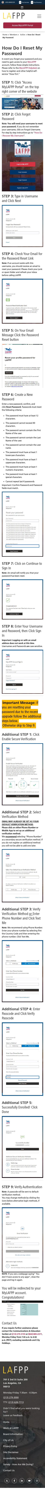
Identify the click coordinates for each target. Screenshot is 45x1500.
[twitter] (6, 1480)
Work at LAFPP (11, 1428)
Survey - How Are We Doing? (18, 1464)
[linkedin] (21, 1480)
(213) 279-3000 (11, 1397)
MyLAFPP (32, 62)
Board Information (13, 1434)
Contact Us (8, 1470)
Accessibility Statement (15, 1458)
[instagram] (36, 1480)
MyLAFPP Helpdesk (28, 68)
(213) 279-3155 (18, 1334)
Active (22, 35)
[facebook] (14, 1480)
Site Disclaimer (10, 1452)
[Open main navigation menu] (39, 16)
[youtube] (29, 1480)
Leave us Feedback (13, 1415)
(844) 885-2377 (35, 1334)
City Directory (37, 2)
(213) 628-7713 (16, 1402)
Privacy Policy (10, 1446)
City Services (24, 2)
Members (13, 35)
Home (4, 35)
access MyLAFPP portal (22, 25)
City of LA (8, 1440)
